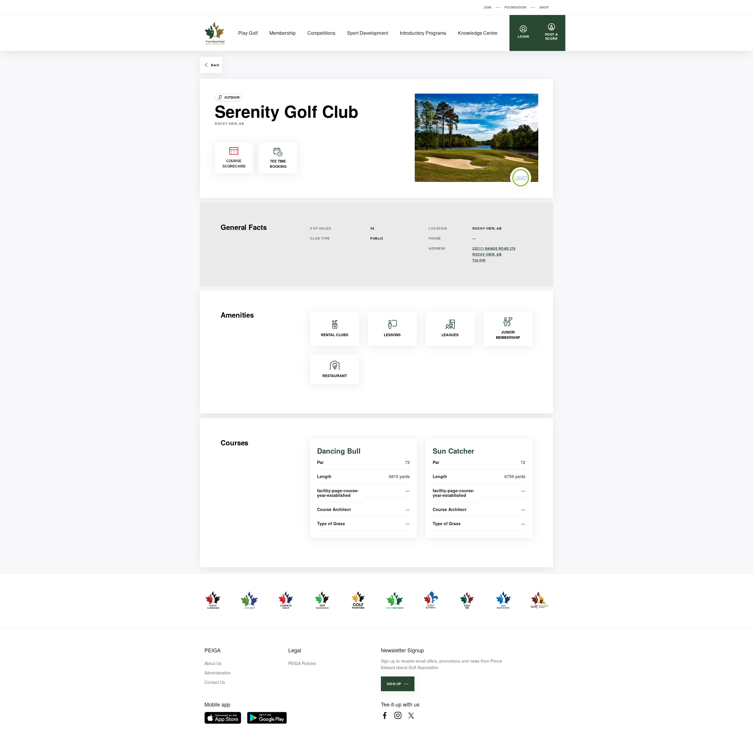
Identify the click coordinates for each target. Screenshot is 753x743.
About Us (212, 663)
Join (487, 7)
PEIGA (212, 650)
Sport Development (367, 32)
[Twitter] (411, 715)
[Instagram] (398, 715)
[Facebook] (384, 715)
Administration (217, 673)
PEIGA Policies (302, 663)
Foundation (515, 7)
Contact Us (214, 682)
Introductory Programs (423, 32)
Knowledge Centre (478, 32)
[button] (397, 683)
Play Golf (248, 32)
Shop (544, 7)
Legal (294, 650)
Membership (282, 32)
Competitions (321, 32)
